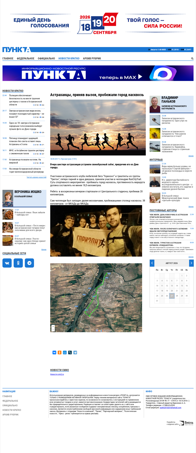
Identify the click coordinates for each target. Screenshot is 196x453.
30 (187, 296)
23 (187, 291)
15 (182, 286)
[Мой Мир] (65, 352)
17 (157, 291)
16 (187, 286)
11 (162, 286)
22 (182, 291)
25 (162, 296)
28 (177, 296)
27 (172, 296)
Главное (7, 58)
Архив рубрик (92, 58)
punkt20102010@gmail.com (170, 407)
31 (157, 301)
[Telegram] (75, 352)
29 (182, 296)
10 (157, 286)
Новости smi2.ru (57, 374)
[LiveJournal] (70, 352)
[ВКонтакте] (54, 352)
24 (157, 296)
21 (177, 291)
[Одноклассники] (59, 352)
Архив (43, 249)
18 (162, 291)
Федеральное (25, 58)
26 (167, 296)
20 (172, 291)
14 (177, 286)
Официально (46, 58)
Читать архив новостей (36, 177)
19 (167, 291)
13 (172, 286)
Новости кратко (68, 58)
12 (167, 286)
